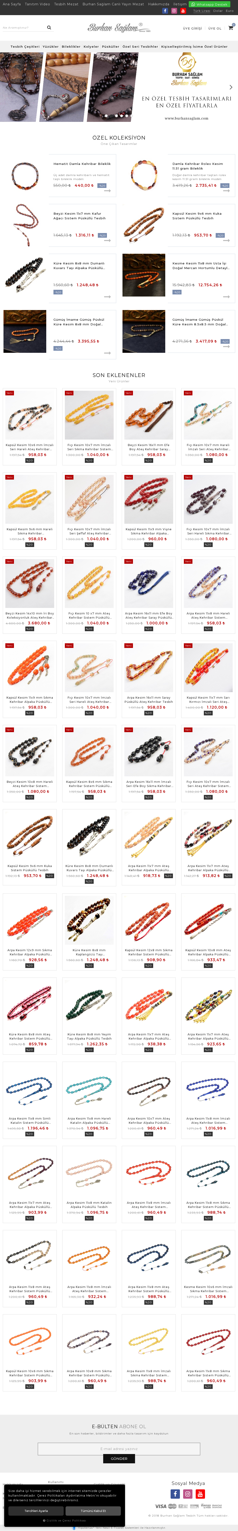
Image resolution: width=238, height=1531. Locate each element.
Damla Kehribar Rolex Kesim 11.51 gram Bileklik (197, 166)
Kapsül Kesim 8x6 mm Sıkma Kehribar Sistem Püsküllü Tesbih (89, 784)
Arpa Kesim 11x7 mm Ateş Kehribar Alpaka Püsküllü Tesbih (148, 868)
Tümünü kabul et (93, 1511)
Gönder (119, 1458)
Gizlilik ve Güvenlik (110, 1484)
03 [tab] (116, 115)
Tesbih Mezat (66, 4)
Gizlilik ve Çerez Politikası (66, 1520)
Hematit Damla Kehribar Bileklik (82, 164)
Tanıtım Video (37, 4)
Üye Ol (214, 28)
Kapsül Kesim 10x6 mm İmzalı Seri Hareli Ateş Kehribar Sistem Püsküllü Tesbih (30, 447)
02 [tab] (111, 115)
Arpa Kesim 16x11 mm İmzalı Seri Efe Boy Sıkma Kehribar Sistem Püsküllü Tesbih (148, 784)
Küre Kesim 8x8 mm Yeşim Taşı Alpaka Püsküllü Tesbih (89, 1036)
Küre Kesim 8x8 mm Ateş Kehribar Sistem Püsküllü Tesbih (29, 1037)
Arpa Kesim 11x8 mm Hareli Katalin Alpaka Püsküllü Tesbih (89, 1121)
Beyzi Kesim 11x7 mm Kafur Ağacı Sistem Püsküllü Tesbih (79, 216)
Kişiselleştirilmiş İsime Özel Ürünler (194, 46)
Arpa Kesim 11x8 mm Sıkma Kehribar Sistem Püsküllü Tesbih (208, 1205)
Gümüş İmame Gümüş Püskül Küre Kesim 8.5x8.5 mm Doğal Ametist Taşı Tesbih (199, 322)
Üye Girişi (192, 28)
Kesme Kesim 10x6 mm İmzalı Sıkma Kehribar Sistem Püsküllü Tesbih (208, 1289)
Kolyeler (91, 46)
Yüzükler (51, 46)
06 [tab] (131, 115)
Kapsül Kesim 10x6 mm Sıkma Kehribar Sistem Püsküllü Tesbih (30, 1373)
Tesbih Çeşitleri (25, 46)
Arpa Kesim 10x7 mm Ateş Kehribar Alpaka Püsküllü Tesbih (149, 1121)
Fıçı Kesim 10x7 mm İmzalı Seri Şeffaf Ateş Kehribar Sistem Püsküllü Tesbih (89, 531)
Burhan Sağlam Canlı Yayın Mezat (113, 4)
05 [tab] (126, 115)
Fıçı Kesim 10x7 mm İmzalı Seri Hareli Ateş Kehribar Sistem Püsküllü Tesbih (89, 700)
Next (231, 87)
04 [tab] (121, 115)
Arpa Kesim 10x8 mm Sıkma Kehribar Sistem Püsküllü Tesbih (89, 1373)
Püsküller (110, 46)
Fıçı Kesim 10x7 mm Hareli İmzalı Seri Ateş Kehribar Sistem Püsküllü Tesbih (208, 447)
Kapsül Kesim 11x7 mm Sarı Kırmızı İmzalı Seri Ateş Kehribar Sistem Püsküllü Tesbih (208, 700)
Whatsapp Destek (212, 4)
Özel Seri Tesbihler (140, 46)
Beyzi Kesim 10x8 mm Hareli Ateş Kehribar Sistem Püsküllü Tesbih (30, 784)
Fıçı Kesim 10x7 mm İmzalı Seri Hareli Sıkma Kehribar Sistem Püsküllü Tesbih (208, 531)
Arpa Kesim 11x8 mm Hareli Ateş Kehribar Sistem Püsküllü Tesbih (208, 616)
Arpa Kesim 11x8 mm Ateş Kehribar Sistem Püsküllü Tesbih (29, 1289)
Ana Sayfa (12, 4)
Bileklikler (71, 46)
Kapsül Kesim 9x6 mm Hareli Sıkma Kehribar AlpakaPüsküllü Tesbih (30, 531)
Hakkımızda (158, 4)
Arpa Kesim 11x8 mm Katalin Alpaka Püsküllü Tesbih (89, 1205)
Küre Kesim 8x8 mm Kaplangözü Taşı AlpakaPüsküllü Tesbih (89, 952)
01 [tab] (106, 115)
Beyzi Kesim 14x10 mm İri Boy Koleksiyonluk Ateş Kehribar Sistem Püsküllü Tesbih (30, 616)
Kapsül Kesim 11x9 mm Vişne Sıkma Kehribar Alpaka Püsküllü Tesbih (149, 531)
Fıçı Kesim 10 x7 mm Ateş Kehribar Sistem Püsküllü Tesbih (89, 616)
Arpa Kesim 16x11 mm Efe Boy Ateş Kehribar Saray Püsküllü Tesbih (148, 616)
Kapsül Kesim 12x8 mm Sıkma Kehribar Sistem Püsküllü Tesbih (149, 952)
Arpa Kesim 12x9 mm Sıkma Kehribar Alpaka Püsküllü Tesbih (29, 952)
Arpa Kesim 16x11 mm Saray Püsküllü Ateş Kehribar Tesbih (149, 700)
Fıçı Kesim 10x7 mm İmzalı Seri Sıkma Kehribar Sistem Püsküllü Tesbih (89, 447)
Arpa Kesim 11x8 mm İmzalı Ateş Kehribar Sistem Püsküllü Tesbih (208, 1121)
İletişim (180, 4)
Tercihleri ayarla (36, 1511)
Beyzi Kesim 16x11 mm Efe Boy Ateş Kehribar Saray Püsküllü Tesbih (149, 447)
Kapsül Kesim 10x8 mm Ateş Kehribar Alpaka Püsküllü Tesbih (208, 952)
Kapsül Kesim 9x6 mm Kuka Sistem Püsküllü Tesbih (197, 216)
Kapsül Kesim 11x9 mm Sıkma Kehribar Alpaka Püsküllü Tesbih (30, 700)
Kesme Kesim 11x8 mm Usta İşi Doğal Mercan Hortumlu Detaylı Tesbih (200, 265)
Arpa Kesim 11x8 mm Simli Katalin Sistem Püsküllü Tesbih (30, 1121)
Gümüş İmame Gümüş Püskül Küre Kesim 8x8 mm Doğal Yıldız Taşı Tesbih (78, 322)
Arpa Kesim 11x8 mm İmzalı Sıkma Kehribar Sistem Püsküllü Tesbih (149, 1373)
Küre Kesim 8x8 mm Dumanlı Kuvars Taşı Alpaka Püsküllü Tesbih (79, 265)
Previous (7, 87)
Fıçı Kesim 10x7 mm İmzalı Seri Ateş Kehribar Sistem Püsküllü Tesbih (208, 784)
